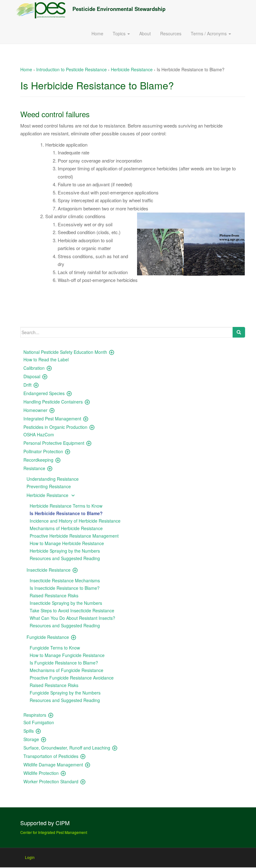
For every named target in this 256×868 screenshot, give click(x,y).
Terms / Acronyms (209, 33)
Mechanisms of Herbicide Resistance (66, 528)
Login (30, 857)
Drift (27, 385)
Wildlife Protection (41, 773)
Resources (170, 33)
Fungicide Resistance (48, 637)
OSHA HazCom (38, 434)
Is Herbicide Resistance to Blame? (66, 513)
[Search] (239, 332)
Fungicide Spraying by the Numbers (65, 693)
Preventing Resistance (49, 486)
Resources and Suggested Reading (65, 558)
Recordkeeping (38, 460)
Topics (120, 33)
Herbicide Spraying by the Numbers (65, 551)
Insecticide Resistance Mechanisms (65, 580)
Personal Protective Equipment (53, 443)
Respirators (34, 715)
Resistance (34, 468)
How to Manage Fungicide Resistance (67, 655)
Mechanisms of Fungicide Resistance (66, 670)
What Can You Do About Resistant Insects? (72, 618)
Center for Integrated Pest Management (53, 832)
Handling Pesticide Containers (53, 402)
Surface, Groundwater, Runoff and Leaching (66, 748)
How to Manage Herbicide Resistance (67, 543)
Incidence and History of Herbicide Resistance (75, 521)
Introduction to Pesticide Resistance (71, 69)
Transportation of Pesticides (50, 756)
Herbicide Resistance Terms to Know (66, 506)
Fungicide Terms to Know (55, 648)
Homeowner (35, 410)
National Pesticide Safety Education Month (65, 352)
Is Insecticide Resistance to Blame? (65, 588)
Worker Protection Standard (50, 781)
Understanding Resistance (53, 479)
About (145, 33)
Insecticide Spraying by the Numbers (66, 603)
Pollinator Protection (43, 451)
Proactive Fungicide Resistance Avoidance (72, 678)
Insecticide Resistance (49, 570)
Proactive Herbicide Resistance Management (74, 536)
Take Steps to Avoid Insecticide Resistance (72, 610)
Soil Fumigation (38, 722)
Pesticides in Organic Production (55, 427)
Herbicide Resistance (132, 69)
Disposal (31, 376)
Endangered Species (44, 393)
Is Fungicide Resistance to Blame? (64, 663)
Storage (31, 739)
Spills (28, 731)
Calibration (34, 368)
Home (97, 33)
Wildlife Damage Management (53, 764)
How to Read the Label (46, 359)
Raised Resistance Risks (54, 595)
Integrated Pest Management (52, 418)
